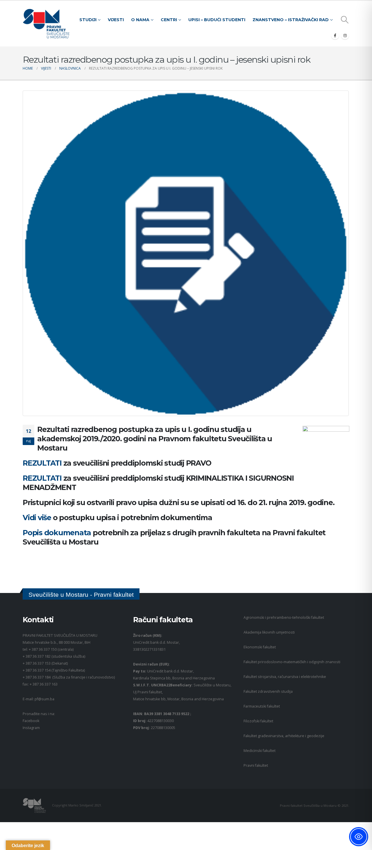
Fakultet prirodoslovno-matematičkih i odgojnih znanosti (292, 661)
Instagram (31, 727)
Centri (169, 19)
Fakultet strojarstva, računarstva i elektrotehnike (285, 676)
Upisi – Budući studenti (216, 19)
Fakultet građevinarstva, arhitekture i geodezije (284, 735)
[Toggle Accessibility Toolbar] (359, 837)
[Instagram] (345, 35)
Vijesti (116, 19)
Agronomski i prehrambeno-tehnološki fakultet (284, 617)
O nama (140, 19)
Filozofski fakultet (258, 721)
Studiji (87, 19)
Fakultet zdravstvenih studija (268, 691)
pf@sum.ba (44, 699)
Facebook (31, 720)
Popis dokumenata (58, 532)
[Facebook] (335, 35)
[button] (344, 19)
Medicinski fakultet (260, 750)
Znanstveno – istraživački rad (291, 19)
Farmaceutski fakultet (262, 706)
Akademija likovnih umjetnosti (269, 632)
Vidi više (37, 517)
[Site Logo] (46, 24)
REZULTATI (43, 463)
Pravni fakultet (256, 765)
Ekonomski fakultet (260, 647)
